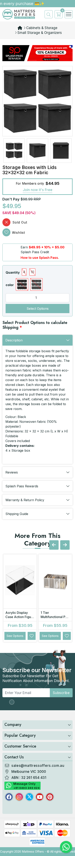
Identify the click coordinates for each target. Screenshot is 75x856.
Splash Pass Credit (35, 252)
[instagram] (19, 796)
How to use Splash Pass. (40, 258)
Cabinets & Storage (41, 28)
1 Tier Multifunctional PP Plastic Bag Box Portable (54, 619)
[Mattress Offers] (18, 14)
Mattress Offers (33, 851)
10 (32, 272)
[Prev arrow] (54, 545)
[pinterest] (49, 796)
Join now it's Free (37, 190)
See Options (15, 636)
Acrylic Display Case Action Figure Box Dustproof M (19, 617)
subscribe (61, 693)
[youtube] (39, 796)
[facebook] (9, 796)
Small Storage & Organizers (39, 33)
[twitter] (29, 796)
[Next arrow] (65, 545)
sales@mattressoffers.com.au (37, 766)
